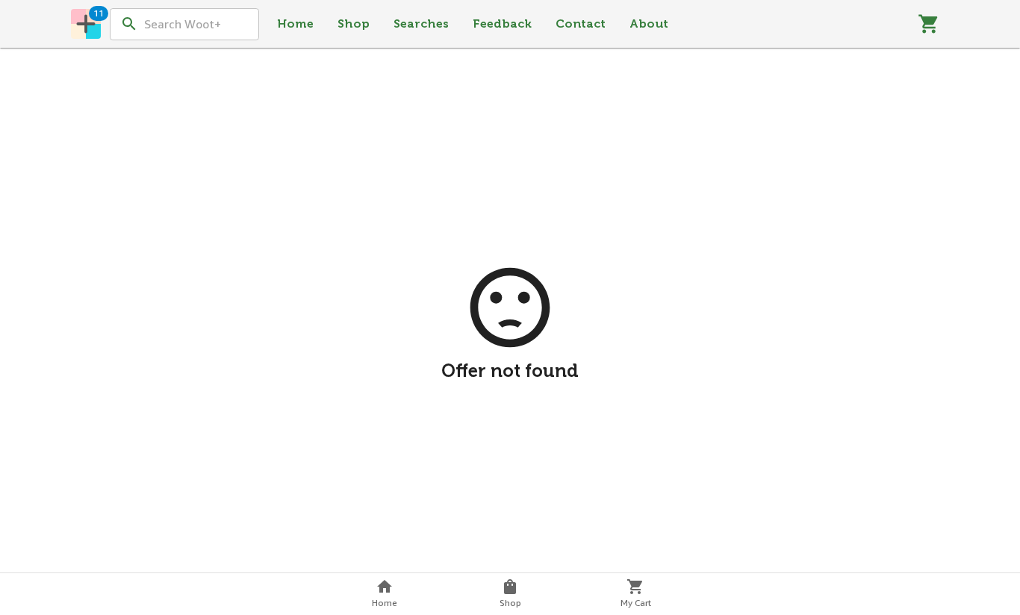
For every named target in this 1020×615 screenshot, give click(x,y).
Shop (354, 23)
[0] (929, 24)
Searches (421, 23)
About (648, 23)
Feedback (502, 23)
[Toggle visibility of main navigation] (86, 24)
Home (295, 23)
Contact (581, 23)
